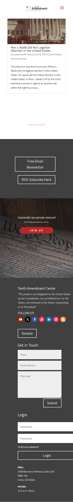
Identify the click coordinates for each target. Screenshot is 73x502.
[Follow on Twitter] (27, 319)
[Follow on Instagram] (56, 319)
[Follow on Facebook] (35, 319)
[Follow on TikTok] (42, 319)
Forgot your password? (28, 446)
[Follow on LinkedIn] (49, 319)
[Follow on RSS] (63, 319)
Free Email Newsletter (35, 164)
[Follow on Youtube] (20, 319)
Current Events (18, 58)
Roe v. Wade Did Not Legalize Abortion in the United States (30, 49)
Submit (52, 403)
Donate (27, 333)
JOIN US (36, 230)
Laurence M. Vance (24, 54)
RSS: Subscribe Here (36, 179)
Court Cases (55, 54)
